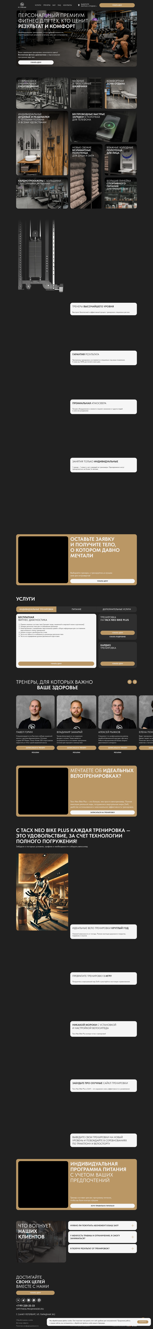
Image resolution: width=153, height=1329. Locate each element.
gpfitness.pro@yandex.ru (30, 1309)
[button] (36, 62)
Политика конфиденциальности (27, 1326)
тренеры (46, 5)
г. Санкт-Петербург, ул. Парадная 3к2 (35, 1314)
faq (59, 5)
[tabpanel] (76, 646)
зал (53, 5)
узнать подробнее (117, 637)
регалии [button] (35, 752)
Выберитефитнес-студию (88, 5)
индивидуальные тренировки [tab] (36, 609)
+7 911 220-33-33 (25, 1305)
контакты (67, 5)
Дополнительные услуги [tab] (117, 609)
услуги (38, 5)
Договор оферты (22, 1323)
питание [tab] (76, 609)
